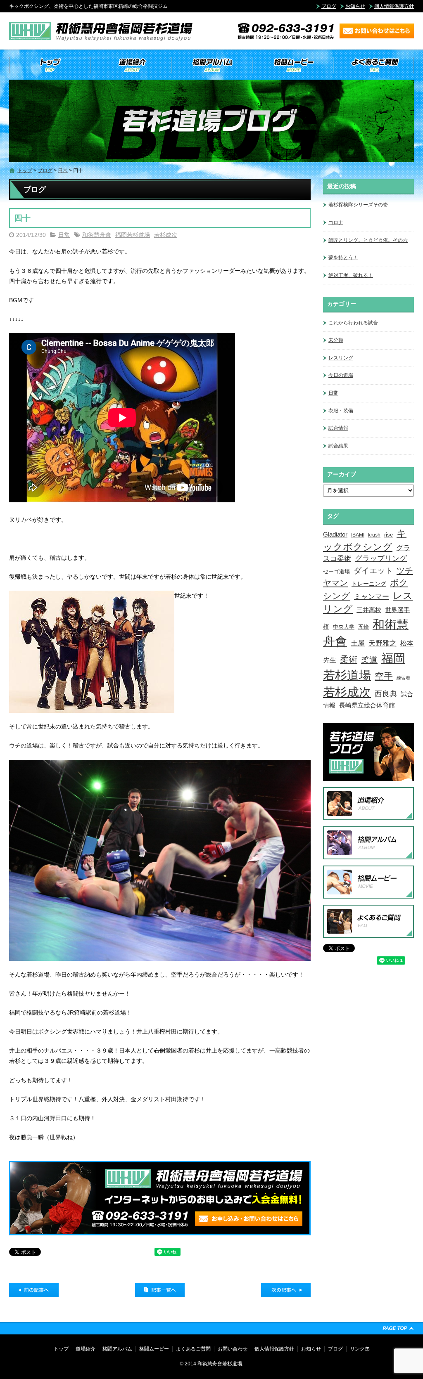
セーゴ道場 (336, 572)
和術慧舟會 (96, 235)
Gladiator (335, 534)
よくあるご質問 (373, 65)
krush (374, 534)
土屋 (358, 643)
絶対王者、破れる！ (350, 275)
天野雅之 (382, 643)
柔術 (348, 659)
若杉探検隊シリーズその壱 (358, 205)
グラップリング (381, 558)
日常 (63, 170)
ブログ (328, 6)
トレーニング (369, 583)
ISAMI (357, 534)
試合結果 (338, 446)
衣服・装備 (340, 411)
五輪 (363, 627)
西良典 (386, 693)
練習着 (403, 677)
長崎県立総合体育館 (367, 705)
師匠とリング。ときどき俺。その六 (368, 240)
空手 (384, 676)
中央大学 (343, 627)
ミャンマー (371, 596)
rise (388, 535)
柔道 (369, 659)
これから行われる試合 (353, 323)
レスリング (340, 358)
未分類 (335, 340)
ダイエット (373, 570)
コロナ (335, 222)
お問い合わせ (232, 1349)
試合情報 (338, 428)
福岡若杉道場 (132, 235)
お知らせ (355, 6)
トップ (49, 65)
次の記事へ (286, 1290)
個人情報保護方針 (394, 6)
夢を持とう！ (343, 257)
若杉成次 (165, 235)
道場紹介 (130, 65)
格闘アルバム (211, 65)
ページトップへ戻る (398, 1328)
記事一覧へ (160, 1290)
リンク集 (360, 1349)
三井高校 (368, 610)
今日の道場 (340, 375)
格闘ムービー (292, 65)
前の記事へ (34, 1290)
